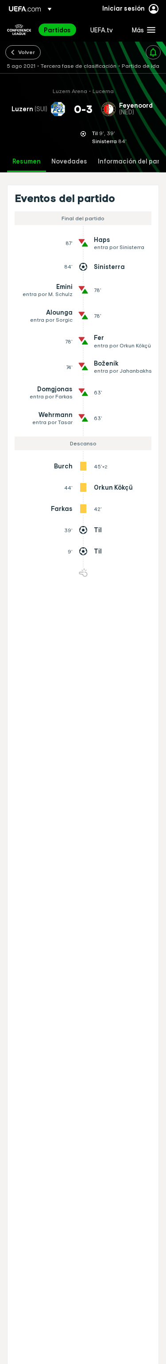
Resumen (26, 161)
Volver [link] (26, 52)
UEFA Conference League (19, 29)
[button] (141, 29)
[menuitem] (59, 29)
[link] (57, 29)
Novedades (69, 161)
